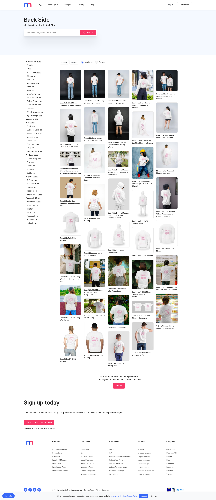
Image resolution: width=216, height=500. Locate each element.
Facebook (170, 463)
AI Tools (141, 449)
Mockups (52, 5)
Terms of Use (89, 490)
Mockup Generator (59, 449)
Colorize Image (144, 474)
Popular (64, 62)
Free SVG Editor (58, 463)
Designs (67, 5)
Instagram (170, 467)
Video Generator (144, 460)
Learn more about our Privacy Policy (124, 496)
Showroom (85, 449)
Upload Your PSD (116, 463)
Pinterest (169, 471)
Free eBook (113, 474)
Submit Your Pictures (117, 460)
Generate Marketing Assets (120, 456)
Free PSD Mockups (60, 460)
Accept (144, 496)
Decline (154, 496)
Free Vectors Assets (60, 471)
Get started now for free (39, 422)
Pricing (81, 5)
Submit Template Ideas (118, 467)
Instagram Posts (87, 467)
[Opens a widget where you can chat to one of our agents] (8, 496)
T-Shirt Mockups (87, 463)
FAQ (110, 453)
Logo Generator (144, 456)
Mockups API (171, 453)
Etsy (82, 453)
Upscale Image (143, 463)
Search (90, 32)
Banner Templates (88, 471)
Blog (92, 5)
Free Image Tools (59, 467)
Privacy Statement (102, 490)
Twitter (169, 474)
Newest (74, 62)
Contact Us (170, 449)
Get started (184, 5)
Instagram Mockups (88, 474)
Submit (119, 386)
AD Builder (56, 456)
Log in (170, 5)
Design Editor (57, 453)
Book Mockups (87, 456)
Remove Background (146, 471)
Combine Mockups (116, 471)
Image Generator (144, 453)
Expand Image (143, 467)
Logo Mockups (87, 460)
